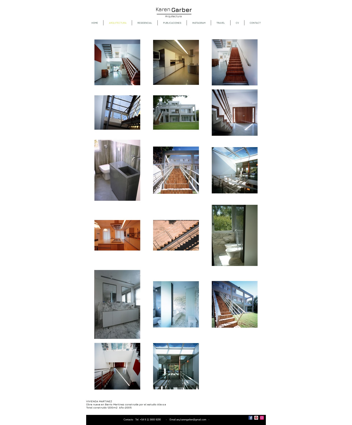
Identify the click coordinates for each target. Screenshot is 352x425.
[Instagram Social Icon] (262, 418)
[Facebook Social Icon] (250, 418)
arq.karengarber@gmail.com (191, 419)
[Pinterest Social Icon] (256, 418)
